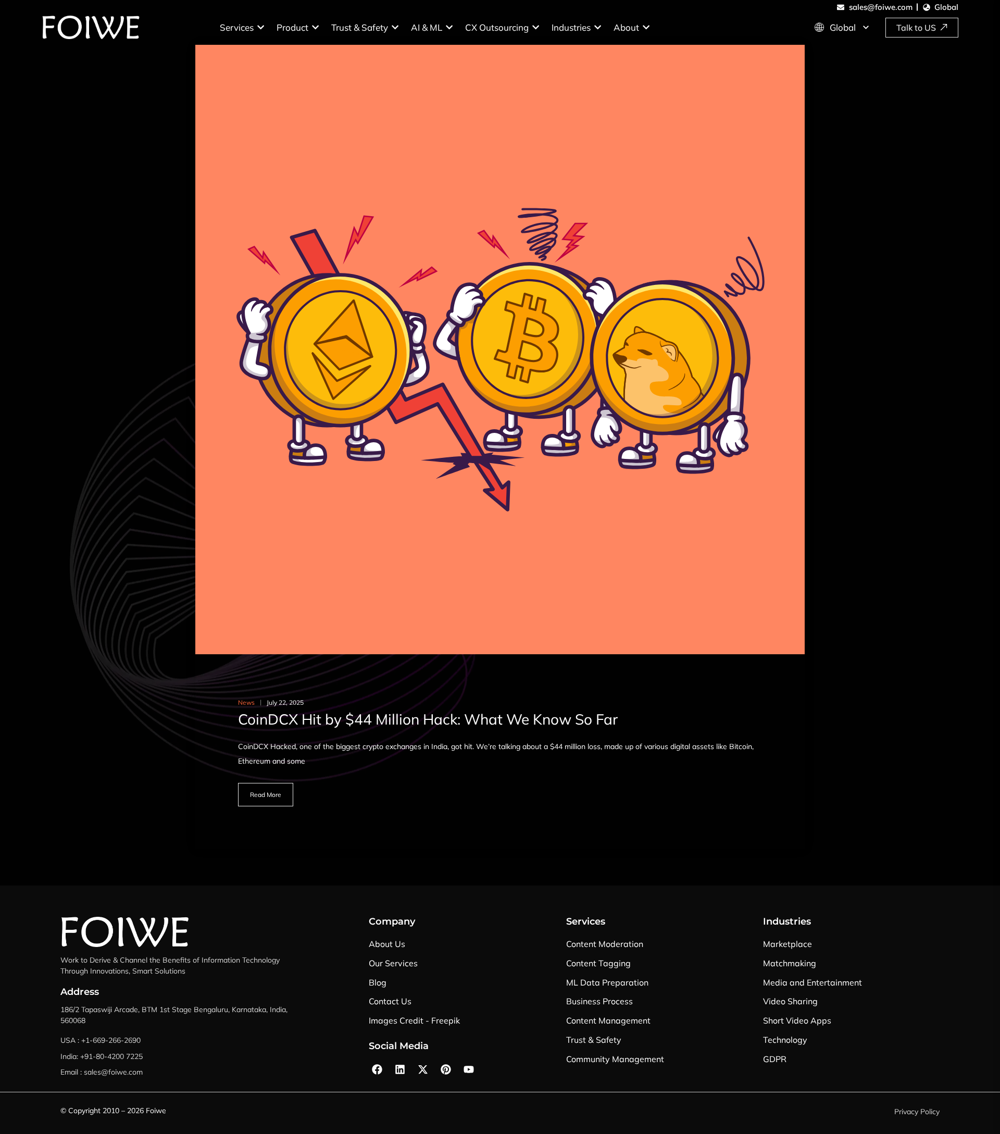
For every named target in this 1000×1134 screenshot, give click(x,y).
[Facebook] (377, 1069)
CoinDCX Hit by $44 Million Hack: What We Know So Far (428, 719)
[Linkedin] (400, 1069)
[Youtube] (468, 1069)
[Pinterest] (446, 1069)
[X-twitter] (423, 1069)
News (246, 702)
